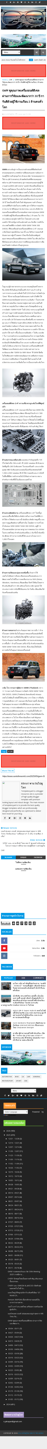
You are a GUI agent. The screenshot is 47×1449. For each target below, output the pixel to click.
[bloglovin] (21, 2)
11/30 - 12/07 (14, 1151)
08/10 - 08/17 (14, 1213)
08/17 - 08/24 (14, 1209)
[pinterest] (18, 2)
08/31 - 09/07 (14, 1201)
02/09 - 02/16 (14, 1378)
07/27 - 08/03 (14, 1222)
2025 (8, 1135)
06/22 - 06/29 (14, 1243)
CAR (19, 60)
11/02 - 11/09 (14, 1163)
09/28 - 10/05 (14, 1184)
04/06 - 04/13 (14, 1345)
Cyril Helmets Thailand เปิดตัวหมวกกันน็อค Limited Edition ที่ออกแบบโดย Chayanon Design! (29, 1025)
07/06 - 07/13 (14, 1234)
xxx (23, 978)
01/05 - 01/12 (14, 1399)
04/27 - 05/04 (14, 1332)
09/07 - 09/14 (14, 1197)
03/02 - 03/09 (14, 1366)
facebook (38, 857)
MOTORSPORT (7, 1081)
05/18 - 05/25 (14, 1263)
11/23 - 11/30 (14, 1155)
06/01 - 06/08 (14, 1255)
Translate (12, 1115)
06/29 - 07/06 (14, 1238)
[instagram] (36, 2)
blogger (8, 857)
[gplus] (14, 2)
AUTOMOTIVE (7, 1077)
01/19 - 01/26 (14, 1391)
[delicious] (39, 2)
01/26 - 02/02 (14, 1387)
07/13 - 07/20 (14, 1230)
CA (23, 1077)
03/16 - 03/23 (14, 1357)
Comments (38, 978)
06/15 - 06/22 (14, 1247)
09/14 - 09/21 (14, 1193)
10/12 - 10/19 (14, 1176)
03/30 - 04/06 (14, 1349)
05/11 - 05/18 (14, 1268)
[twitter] (10, 2)
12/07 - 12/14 (14, 1147)
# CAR (10, 751)
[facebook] (7, 2)
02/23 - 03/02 (14, 1370)
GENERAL (36, 1077)
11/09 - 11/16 (14, 1159)
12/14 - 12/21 (14, 1143)
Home (4, 80)
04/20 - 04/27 (14, 1337)
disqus (23, 857)
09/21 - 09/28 (14, 1188)
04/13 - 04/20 (14, 1341)
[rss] (28, 2)
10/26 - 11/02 (14, 1168)
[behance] (32, 2)
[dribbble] (25, 2)
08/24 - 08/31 (14, 1205)
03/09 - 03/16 (14, 1362)
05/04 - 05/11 (14, 1328)
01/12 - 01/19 (14, 1395)
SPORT (18, 1081)
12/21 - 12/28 (14, 1138)
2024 (8, 1404)
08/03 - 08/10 (14, 1218)
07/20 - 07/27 (14, 1226)
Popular (8, 978)
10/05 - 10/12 (14, 1180)
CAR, (29, 114)
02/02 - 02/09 (14, 1382)
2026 (8, 1131)
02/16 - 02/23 (14, 1374)
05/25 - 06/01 (14, 1259)
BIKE (17, 1077)
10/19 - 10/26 (14, 1172)
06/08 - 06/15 (14, 1251)
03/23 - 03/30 (14, 1353)
